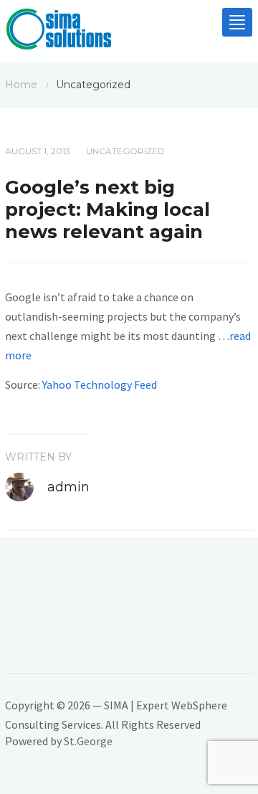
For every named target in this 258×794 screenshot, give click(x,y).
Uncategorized (125, 151)
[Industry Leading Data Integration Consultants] (59, 32)
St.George (88, 741)
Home (21, 84)
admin (68, 487)
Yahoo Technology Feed (99, 384)
